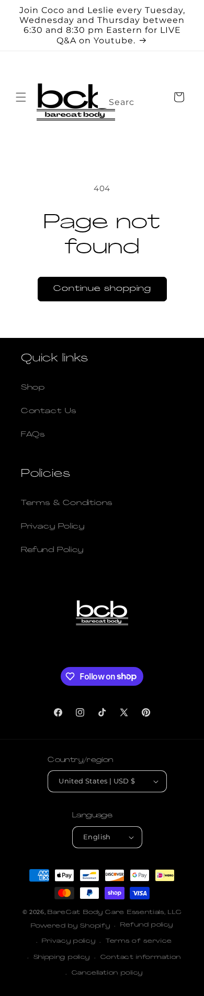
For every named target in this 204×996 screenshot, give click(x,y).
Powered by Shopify (70, 926)
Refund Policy (52, 550)
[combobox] (117, 99)
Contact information (140, 957)
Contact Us (48, 411)
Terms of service (139, 941)
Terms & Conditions (66, 503)
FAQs (32, 435)
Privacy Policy (52, 527)
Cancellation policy (107, 973)
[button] (20, 97)
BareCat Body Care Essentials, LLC (115, 913)
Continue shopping (102, 289)
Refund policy (146, 925)
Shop (32, 388)
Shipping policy (61, 957)
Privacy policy (68, 941)
